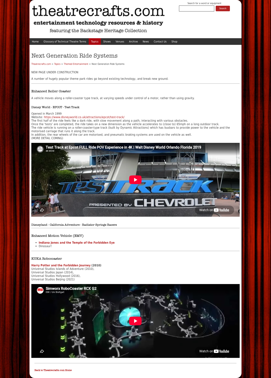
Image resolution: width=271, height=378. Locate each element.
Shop (174, 41)
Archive (133, 41)
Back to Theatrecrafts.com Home (53, 370)
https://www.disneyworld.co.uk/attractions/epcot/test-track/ (84, 117)
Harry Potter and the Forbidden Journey (61, 265)
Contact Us (160, 41)
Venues (120, 41)
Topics (94, 41)
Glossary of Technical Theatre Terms (65, 41)
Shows (107, 41)
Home (35, 41)
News (146, 41)
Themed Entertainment (76, 64)
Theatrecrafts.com (41, 64)
